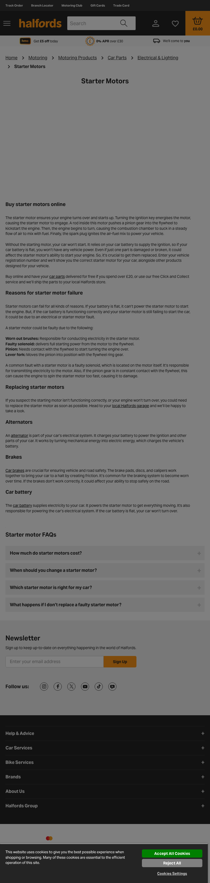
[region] (104, 863)
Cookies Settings (172, 873)
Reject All (172, 863)
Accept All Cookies (172, 853)
